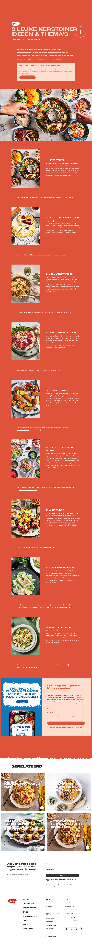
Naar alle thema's (52, 936)
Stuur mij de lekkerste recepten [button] (75, 917)
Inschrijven (66, 723)
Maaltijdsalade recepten (51, 925)
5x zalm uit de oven (27, 605)
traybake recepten (23, 430)
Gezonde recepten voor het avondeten (52, 914)
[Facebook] (66, 929)
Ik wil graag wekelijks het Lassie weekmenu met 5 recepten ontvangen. (64, 718)
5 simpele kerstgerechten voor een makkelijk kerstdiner (41, 665)
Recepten (28, 904)
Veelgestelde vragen (69, 906)
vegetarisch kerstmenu (31, 312)
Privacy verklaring (69, 910)
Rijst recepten (48, 906)
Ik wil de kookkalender (27, 77)
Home (13, 13)
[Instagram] (71, 929)
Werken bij (67, 903)
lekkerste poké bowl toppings (28, 490)
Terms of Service (79, 729)
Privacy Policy (71, 729)
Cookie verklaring (69, 913)
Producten (29, 908)
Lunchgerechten (49, 910)
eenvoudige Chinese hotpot (30, 197)
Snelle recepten (49, 928)
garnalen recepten (64, 607)
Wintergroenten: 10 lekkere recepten (35, 370)
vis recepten (34, 607)
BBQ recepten (49, 547)
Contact (28, 929)
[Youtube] (81, 929)
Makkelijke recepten (50, 903)
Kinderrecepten (49, 921)
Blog (16, 13)
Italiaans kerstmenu (44, 255)
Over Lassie (30, 916)
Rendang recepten (49, 918)
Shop (26, 925)
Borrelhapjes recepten (50, 932)
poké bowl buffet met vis (29, 487)
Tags (26, 912)
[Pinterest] (76, 929)
